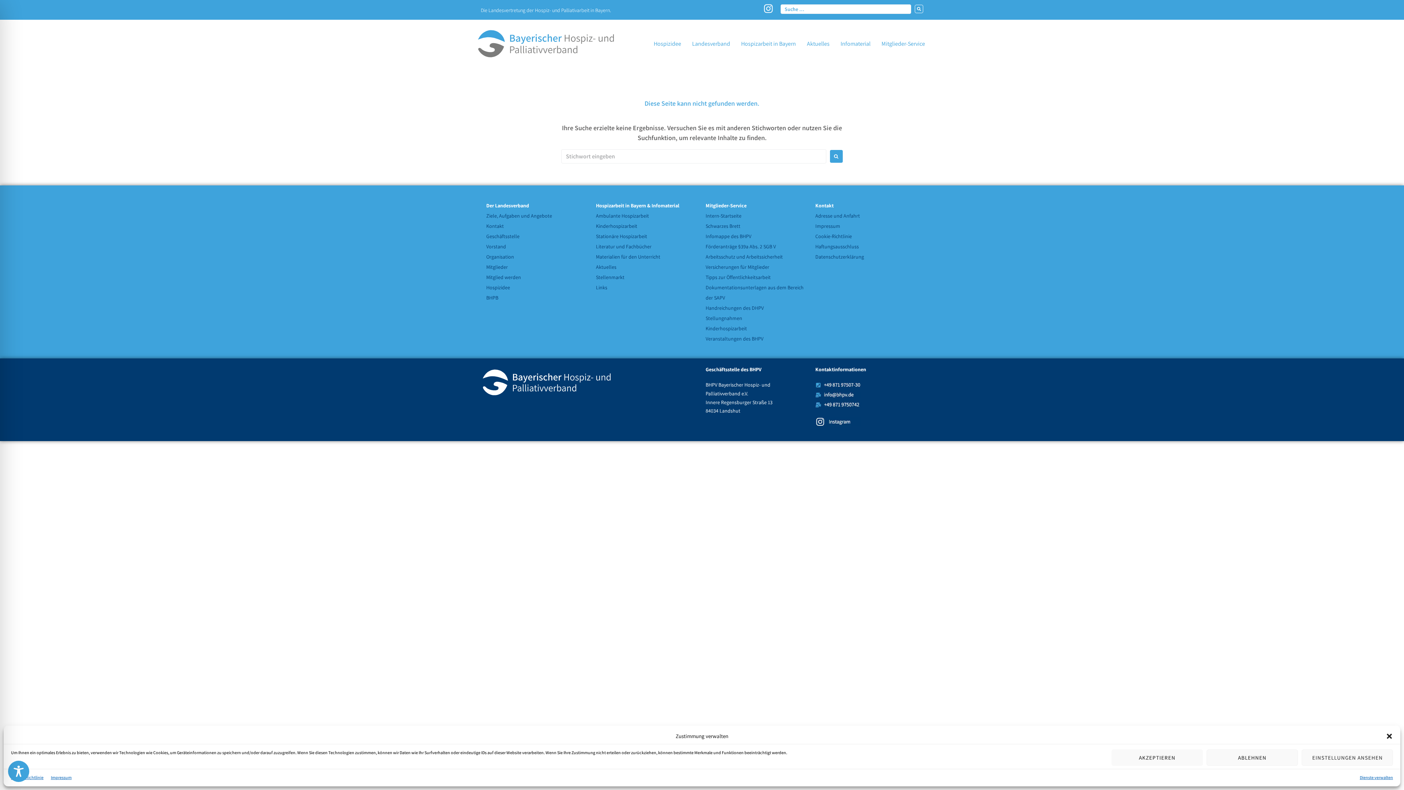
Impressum (61, 777)
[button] (1389, 736)
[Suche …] (846, 9)
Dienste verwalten (1376, 777)
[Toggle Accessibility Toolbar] (18, 771)
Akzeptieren (1157, 757)
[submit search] (919, 9)
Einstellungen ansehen (1347, 757)
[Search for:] (693, 156)
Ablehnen (1252, 757)
